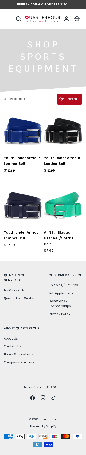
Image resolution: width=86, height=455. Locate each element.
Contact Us (13, 346)
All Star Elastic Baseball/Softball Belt (59, 238)
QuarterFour (48, 419)
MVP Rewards (14, 290)
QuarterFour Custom (20, 298)
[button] (18, 19)
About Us (11, 338)
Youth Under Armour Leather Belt (22, 161)
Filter (71, 99)
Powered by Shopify (43, 426)
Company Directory (19, 362)
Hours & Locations (18, 354)
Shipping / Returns (63, 285)
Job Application (61, 293)
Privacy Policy (59, 314)
